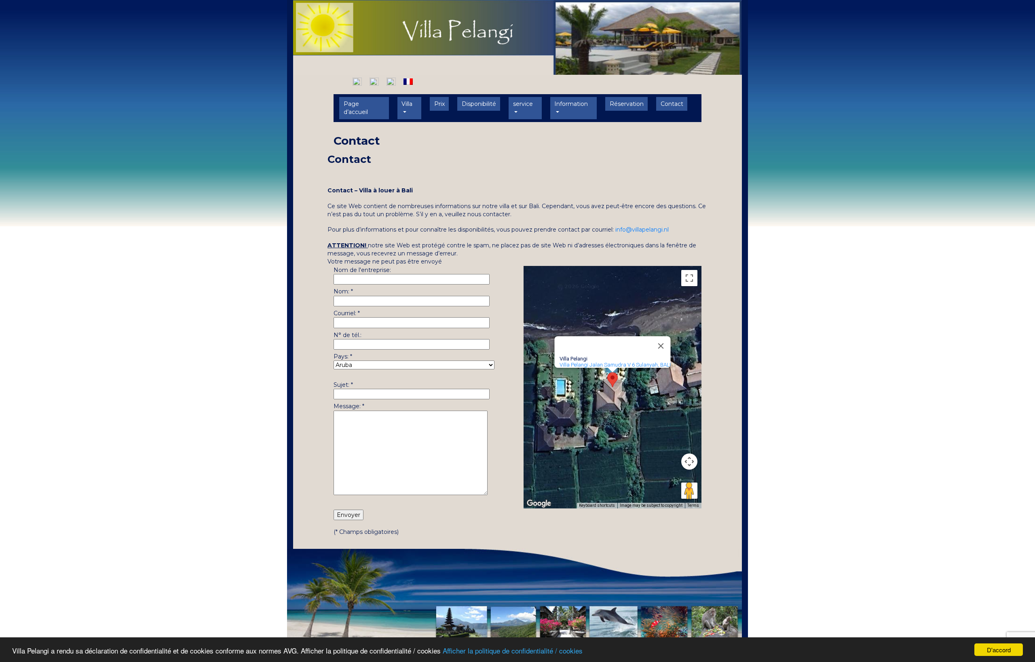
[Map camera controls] (689, 461)
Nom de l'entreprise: (362, 270)
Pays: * (343, 356)
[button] (612, 379)
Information (571, 104)
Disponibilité (479, 104)
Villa (406, 104)
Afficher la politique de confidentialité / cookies (513, 650)
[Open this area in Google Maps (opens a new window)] (539, 503)
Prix (439, 104)
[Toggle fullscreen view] (689, 278)
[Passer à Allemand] (391, 81)
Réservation (627, 104)
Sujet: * (343, 384)
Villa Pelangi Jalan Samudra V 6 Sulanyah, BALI (615, 365)
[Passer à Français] (408, 81)
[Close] (661, 346)
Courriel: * (347, 313)
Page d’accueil (356, 108)
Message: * (349, 406)
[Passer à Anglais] (374, 81)
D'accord (999, 649)
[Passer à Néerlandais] (357, 81)
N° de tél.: (347, 335)
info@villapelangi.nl (642, 229)
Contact (672, 104)
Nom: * (343, 291)
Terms (693, 505)
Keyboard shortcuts (597, 505)
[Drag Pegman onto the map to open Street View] (689, 491)
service (523, 104)
